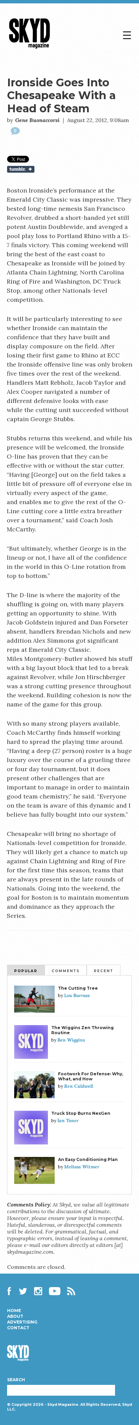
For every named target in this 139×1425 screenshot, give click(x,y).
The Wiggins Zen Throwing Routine (82, 1030)
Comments (66, 971)
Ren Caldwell (78, 1086)
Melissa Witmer (81, 1167)
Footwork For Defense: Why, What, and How (90, 1076)
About (15, 1316)
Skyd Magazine (29, 48)
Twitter (23, 1291)
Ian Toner (68, 1120)
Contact (18, 1328)
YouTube (54, 1291)
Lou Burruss (77, 995)
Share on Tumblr (69, 169)
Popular (25, 971)
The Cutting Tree (78, 988)
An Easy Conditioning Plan (88, 1159)
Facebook (11, 1291)
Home (14, 1311)
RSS (71, 1291)
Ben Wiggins (71, 1040)
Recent (103, 971)
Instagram (38, 1291)
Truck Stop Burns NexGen (80, 1113)
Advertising (22, 1322)
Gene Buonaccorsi (37, 120)
